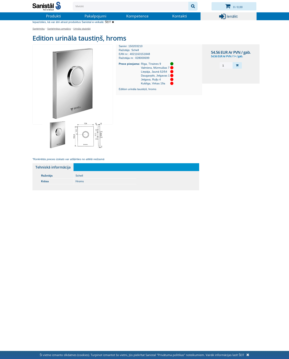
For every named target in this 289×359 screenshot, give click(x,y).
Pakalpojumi (95, 16)
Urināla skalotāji (82, 28)
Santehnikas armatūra (59, 28)
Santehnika (38, 28)
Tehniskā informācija (53, 167)
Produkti (53, 16)
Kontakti (179, 16)
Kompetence (137, 16)
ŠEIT (108, 22)
